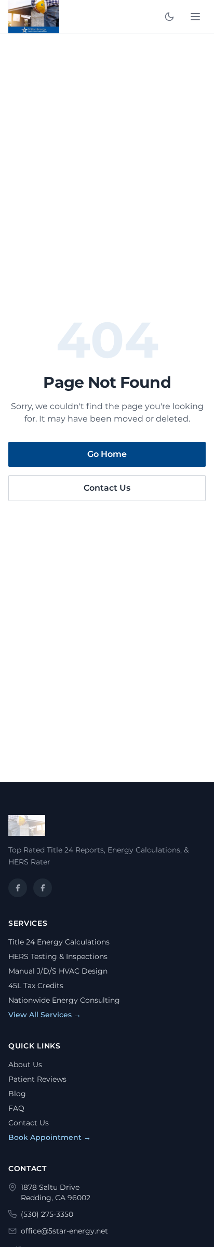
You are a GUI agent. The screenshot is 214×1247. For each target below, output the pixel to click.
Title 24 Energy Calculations (59, 942)
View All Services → (44, 1014)
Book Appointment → (49, 1137)
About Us (25, 1064)
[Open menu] (195, 16)
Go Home (107, 454)
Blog (17, 1093)
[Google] (42, 887)
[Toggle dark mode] (169, 16)
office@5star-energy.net (64, 1231)
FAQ (16, 1108)
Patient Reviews (37, 1079)
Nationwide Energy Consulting (64, 1000)
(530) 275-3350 (47, 1214)
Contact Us (107, 488)
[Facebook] (17, 887)
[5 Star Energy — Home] (33, 16)
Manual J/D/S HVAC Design (58, 971)
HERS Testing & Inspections (58, 956)
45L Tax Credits (35, 985)
